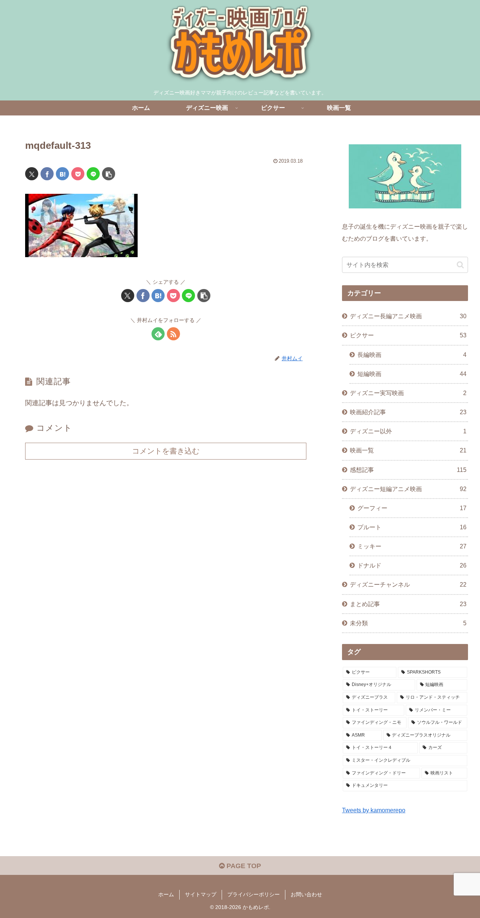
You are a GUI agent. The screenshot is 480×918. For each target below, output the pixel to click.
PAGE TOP (243, 866)
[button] (108, 173)
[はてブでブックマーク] (62, 173)
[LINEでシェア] (93, 173)
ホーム (166, 894)
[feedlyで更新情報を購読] (158, 333)
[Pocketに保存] (77, 173)
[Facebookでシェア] (47, 173)
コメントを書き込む (166, 451)
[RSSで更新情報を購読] (173, 333)
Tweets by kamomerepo (373, 810)
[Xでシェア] (31, 173)
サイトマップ (200, 894)
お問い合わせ (306, 894)
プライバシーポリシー (253, 894)
